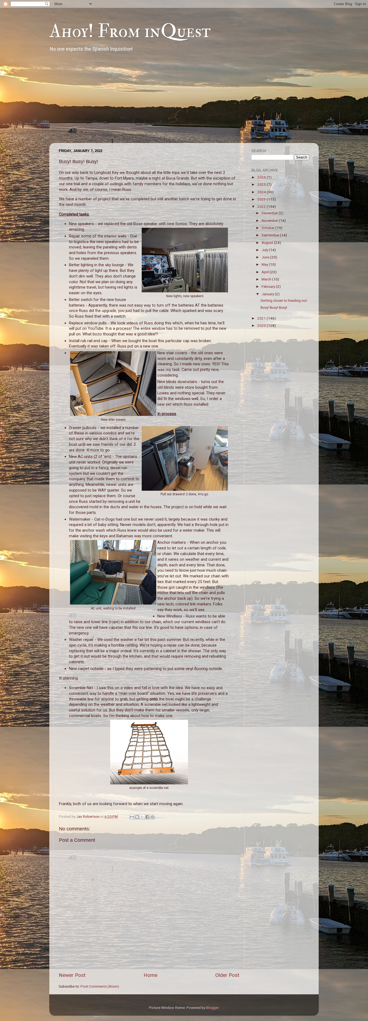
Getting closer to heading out (284, 300)
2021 (262, 318)
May (265, 264)
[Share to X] (142, 817)
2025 (262, 184)
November (270, 220)
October (268, 228)
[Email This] (132, 817)
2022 (262, 206)
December (270, 213)
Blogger (212, 1007)
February (269, 286)
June (266, 257)
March (267, 279)
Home (150, 975)
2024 (262, 192)
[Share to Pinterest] (152, 817)
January (268, 294)
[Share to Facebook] (147, 817)
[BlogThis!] (137, 817)
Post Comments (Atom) (100, 986)
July (265, 250)
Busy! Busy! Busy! (274, 307)
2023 (262, 199)
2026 (262, 177)
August (268, 242)
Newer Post (72, 975)
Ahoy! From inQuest (130, 31)
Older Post (227, 975)
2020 (262, 325)
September (271, 235)
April (266, 272)
